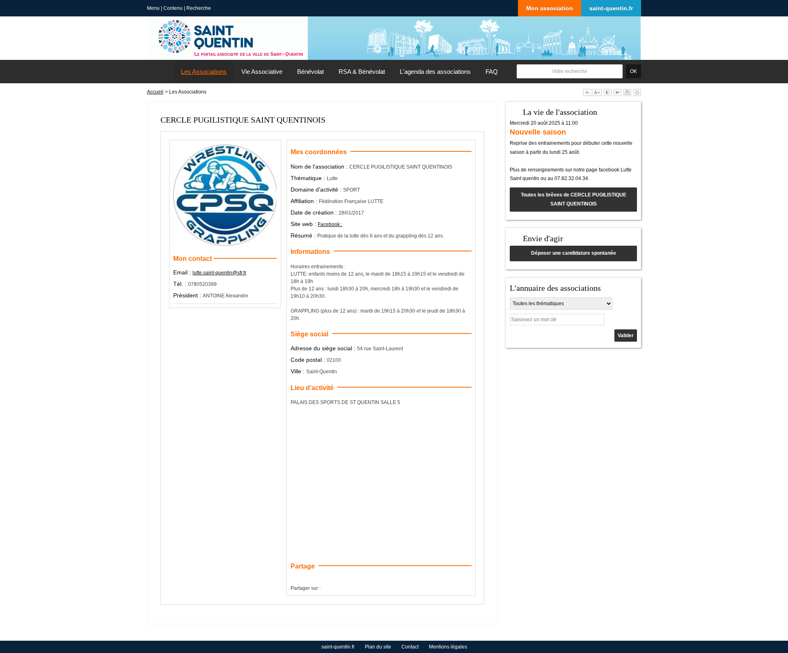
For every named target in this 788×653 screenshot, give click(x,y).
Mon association (549, 8)
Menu (153, 8)
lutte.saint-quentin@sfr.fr (219, 273)
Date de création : (315, 212)
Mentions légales (448, 647)
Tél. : (180, 284)
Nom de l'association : (320, 166)
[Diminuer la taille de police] (587, 92)
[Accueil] (160, 71)
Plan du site (378, 647)
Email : (182, 272)
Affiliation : (305, 201)
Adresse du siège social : (324, 348)
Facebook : (330, 224)
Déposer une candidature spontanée (573, 253)
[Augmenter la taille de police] (597, 92)
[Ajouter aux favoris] (637, 92)
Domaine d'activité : (317, 189)
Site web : (304, 224)
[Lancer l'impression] (627, 92)
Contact (410, 647)
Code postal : (309, 359)
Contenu (173, 8)
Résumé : (304, 235)
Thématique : (309, 178)
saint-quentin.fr (611, 8)
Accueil (155, 92)
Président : (188, 295)
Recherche (198, 8)
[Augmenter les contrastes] (608, 92)
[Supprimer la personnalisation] (617, 92)
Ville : (298, 371)
